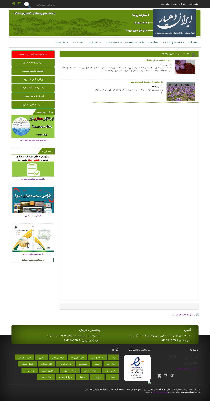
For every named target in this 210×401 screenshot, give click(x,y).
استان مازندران (46, 377)
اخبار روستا (111, 364)
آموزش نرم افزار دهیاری (33, 96)
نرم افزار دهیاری (65, 377)
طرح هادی (97, 377)
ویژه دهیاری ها (47, 151)
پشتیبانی (182, 4)
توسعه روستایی (97, 357)
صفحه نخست (193, 4)
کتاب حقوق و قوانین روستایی (33, 254)
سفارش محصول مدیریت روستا (33, 54)
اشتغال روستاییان (49, 370)
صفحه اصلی (192, 42)
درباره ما (174, 4)
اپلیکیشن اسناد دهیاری (33, 71)
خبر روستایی (110, 370)
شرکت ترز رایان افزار (160, 392)
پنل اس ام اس (65, 364)
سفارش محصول (61, 42)
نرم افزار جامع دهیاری (174, 42)
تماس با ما (165, 4)
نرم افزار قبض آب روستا (33, 79)
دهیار (97, 364)
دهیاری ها (83, 364)
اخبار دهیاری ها (77, 357)
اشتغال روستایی (27, 364)
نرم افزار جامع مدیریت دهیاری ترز (33, 140)
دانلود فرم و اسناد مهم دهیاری (33, 179)
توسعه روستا (30, 370)
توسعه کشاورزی (70, 370)
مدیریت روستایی (24, 357)
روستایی (112, 377)
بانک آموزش (96, 42)
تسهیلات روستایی (91, 370)
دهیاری (41, 357)
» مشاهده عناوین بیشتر (32, 260)
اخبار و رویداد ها (115, 42)
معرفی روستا (152, 42)
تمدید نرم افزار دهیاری (32, 104)
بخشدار (82, 377)
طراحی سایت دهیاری (134, 42)
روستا (113, 357)
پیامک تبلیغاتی (58, 357)
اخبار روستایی (46, 364)
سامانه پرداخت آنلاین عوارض (33, 88)
